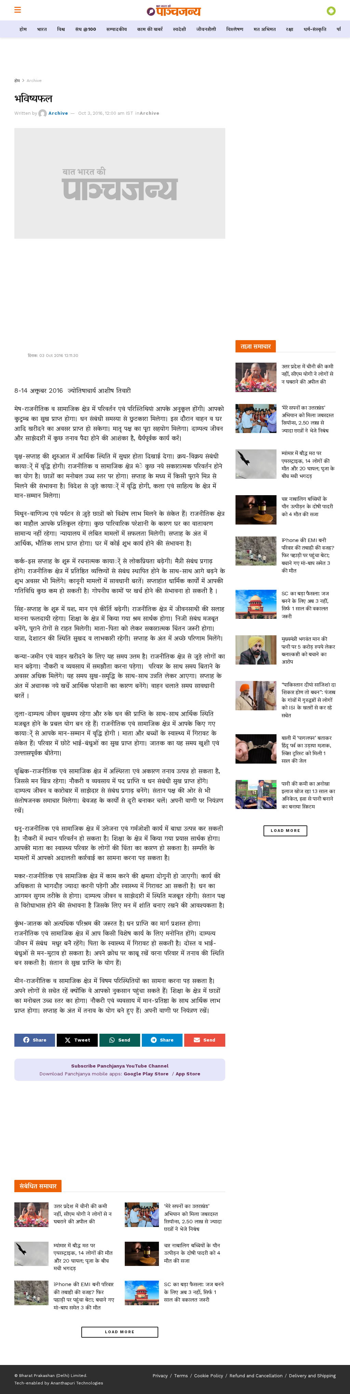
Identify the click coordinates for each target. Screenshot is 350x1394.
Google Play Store (146, 1073)
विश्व (61, 29)
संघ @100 (85, 29)
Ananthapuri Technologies (77, 1383)
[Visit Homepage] (174, 10)
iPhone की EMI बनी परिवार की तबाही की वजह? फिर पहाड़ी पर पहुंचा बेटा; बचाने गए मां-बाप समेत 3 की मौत (308, 555)
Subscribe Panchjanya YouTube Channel (120, 1066)
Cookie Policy (208, 1375)
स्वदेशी (179, 29)
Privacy (160, 1375)
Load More (120, 1332)
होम (23, 29)
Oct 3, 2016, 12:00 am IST (105, 113)
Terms (181, 1375)
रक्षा (289, 29)
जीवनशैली (206, 29)
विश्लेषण (234, 29)
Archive (34, 80)
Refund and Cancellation (256, 1375)
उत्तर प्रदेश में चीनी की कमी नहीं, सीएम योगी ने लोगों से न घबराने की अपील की (83, 1214)
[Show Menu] (17, 10)
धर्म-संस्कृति (315, 29)
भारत (42, 29)
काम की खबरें (150, 29)
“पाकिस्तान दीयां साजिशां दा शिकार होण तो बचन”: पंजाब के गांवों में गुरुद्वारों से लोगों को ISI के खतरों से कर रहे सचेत (309, 700)
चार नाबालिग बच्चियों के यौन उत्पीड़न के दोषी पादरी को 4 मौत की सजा (192, 1253)
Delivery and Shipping (312, 1375)
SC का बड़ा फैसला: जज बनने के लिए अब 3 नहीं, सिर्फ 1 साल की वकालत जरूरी (194, 1292)
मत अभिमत (265, 29)
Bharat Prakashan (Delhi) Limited (52, 1375)
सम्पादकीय (116, 29)
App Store (188, 1073)
